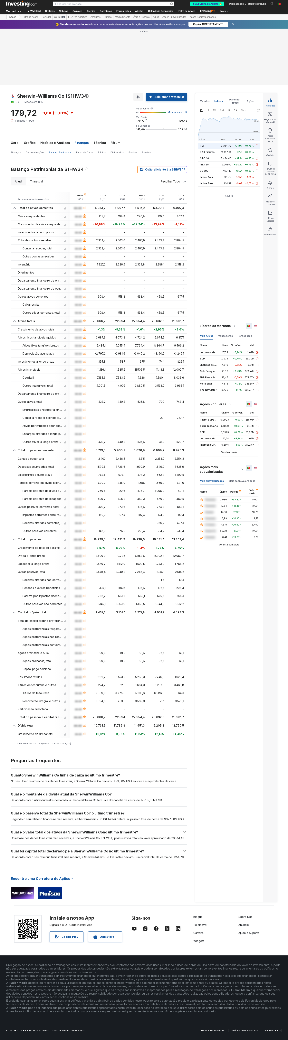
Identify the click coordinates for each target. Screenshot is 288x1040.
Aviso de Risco (273, 1030)
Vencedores (225, 335)
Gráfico (30, 143)
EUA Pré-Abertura (77, 17)
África (156, 17)
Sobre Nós (245, 916)
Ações (12, 17)
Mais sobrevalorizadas (242, 480)
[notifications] (272, 3)
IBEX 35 (204, 164)
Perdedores (245, 335)
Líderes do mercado (215, 326)
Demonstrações (35, 152)
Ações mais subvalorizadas (212, 469)
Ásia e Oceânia (141, 17)
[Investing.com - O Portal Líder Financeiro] (21, 4)
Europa (108, 17)
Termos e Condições (213, 1030)
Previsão (147, 152)
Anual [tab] (18, 181)
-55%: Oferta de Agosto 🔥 (207, 4)
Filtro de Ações (186, 11)
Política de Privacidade (245, 1030)
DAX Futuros (207, 152)
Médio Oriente (122, 17)
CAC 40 (204, 158)
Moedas (204, 101)
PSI (202, 145)
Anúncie (243, 924)
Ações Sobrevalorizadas (203, 17)
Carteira (198, 932)
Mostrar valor (175, 112)
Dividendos (117, 152)
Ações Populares (213, 404)
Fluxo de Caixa (84, 152)
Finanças (16, 152)
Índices (218, 101)
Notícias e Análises (55, 143)
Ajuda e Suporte (248, 932)
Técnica (99, 143)
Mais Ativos (206, 335)
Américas (96, 17)
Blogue (198, 916)
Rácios (102, 152)
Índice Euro (206, 183)
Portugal (46, 17)
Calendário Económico (160, 11)
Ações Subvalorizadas (174, 17)
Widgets (198, 940)
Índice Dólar (207, 177)
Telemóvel (200, 924)
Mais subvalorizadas (212, 480)
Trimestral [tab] (36, 181)
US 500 (204, 170)
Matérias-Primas (234, 101)
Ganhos (133, 152)
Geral (15, 143)
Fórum (115, 143)
